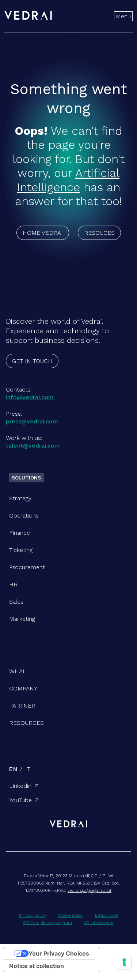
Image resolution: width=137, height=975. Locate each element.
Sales (16, 601)
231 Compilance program (47, 922)
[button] (123, 16)
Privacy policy (32, 915)
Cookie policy (70, 915)
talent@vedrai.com (33, 445)
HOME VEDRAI (43, 232)
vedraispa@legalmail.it (89, 890)
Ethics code (106, 915)
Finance (19, 532)
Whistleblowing (99, 922)
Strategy (20, 498)
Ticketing (21, 549)
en (13, 768)
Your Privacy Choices (58, 953)
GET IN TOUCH (32, 360)
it (27, 768)
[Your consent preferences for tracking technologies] (124, 962)
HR (13, 584)
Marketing (22, 618)
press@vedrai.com (32, 421)
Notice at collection (36, 966)
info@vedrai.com (30, 397)
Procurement (27, 567)
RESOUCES (99, 232)
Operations (24, 515)
